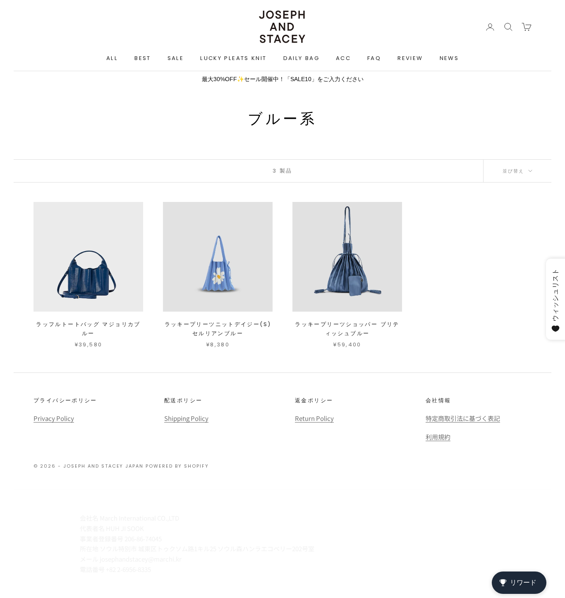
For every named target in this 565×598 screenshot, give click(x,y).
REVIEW (410, 58)
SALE (176, 58)
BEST (142, 58)
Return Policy (314, 418)
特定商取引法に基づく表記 (463, 418)
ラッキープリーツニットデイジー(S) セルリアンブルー (218, 328)
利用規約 (438, 436)
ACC (343, 58)
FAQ (374, 58)
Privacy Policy (54, 418)
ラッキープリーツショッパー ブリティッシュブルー (347, 328)
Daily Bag (301, 58)
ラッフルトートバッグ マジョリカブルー (88, 328)
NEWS (449, 58)
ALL (112, 58)
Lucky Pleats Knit (233, 58)
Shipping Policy (186, 418)
